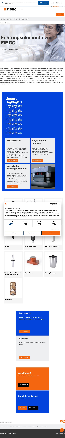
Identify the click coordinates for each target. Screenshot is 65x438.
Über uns (21, 19)
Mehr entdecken (12, 160)
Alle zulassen (51, 233)
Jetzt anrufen (22, 407)
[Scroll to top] (62, 430)
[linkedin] (61, 421)
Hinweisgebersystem (26, 426)
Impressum (3, 426)
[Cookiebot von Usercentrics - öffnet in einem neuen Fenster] (51, 204)
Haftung (18, 426)
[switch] (25, 224)
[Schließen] (62, 2)
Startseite (2, 22)
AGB (8, 426)
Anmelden (60, 14)
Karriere (27, 19)
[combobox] (63, 6)
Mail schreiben (32, 407)
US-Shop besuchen (43, 2)
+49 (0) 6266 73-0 (56, 6)
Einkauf (41, 426)
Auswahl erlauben (32, 233)
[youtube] (64, 421)
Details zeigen (54, 229)
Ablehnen (14, 233)
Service (15, 19)
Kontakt (46, 426)
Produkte (3, 19)
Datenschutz (12, 426)
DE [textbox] (62, 6)
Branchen (9, 19)
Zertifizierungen (35, 426)
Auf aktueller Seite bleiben (56, 2)
